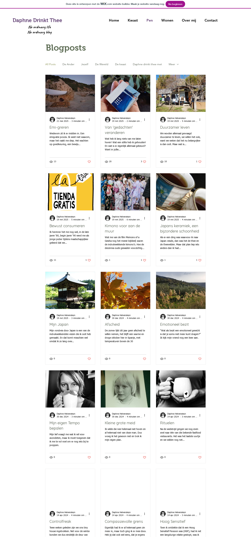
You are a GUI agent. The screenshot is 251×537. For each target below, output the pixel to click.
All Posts (50, 64)
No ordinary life (39, 26)
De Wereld (101, 64)
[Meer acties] (90, 120)
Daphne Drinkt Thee (37, 20)
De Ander (68, 64)
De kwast (120, 64)
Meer (172, 64)
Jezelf (84, 64)
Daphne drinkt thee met (147, 64)
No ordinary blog (39, 32)
